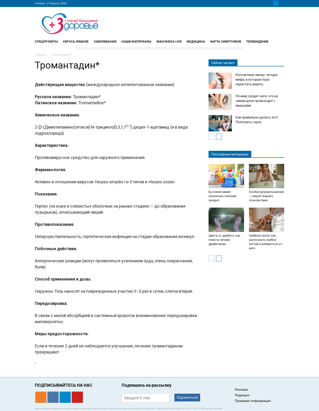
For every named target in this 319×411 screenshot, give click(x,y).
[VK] (270, 3)
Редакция (242, 395)
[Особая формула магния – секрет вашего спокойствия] (266, 176)
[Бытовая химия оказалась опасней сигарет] (226, 176)
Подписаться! (187, 397)
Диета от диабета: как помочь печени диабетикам (224, 240)
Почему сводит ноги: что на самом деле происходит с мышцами (257, 100)
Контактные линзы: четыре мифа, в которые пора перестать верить (256, 79)
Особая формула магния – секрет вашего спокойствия (266, 196)
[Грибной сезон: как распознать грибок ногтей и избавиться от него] (266, 220)
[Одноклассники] (264, 3)
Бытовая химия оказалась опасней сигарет (222, 196)
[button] (278, 39)
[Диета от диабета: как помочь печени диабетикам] (226, 220)
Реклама (241, 389)
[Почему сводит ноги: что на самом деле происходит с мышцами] (220, 102)
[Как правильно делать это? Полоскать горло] (220, 123)
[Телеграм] (275, 3)
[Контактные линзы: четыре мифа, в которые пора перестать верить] (220, 80)
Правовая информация (253, 401)
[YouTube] (281, 3)
